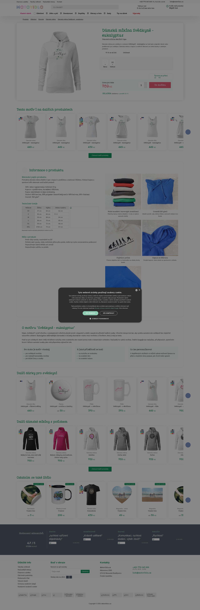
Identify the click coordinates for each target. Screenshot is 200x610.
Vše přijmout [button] (90, 313)
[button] (100, 318)
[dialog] (100, 305)
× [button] (139, 290)
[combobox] (136, 290)
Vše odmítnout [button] (108, 313)
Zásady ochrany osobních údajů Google (107, 308)
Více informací (123, 308)
